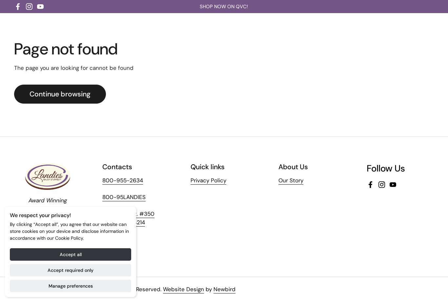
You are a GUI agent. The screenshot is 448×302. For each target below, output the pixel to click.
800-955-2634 (122, 180)
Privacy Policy (208, 180)
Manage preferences (71, 286)
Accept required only (70, 270)
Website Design (183, 289)
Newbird (224, 289)
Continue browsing (60, 94)
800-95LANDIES (124, 197)
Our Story (290, 180)
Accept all (71, 254)
